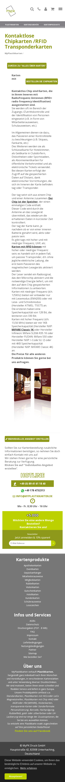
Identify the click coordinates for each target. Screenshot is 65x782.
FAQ (32, 631)
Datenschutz (32, 624)
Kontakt (33, 638)
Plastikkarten (12, 25)
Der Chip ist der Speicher (32, 200)
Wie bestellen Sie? (33, 656)
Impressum (32, 635)
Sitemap (32, 653)
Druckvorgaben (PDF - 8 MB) (32, 628)
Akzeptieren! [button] (15, 776)
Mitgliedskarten (32, 579)
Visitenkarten (32, 587)
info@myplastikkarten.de (34, 496)
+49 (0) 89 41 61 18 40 (32, 483)
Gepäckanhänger (32, 572)
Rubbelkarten (32, 583)
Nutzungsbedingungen (32, 646)
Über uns (32, 666)
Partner (32, 649)
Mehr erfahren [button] (28, 768)
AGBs (32, 620)
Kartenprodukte (52, 25)
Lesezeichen (32, 605)
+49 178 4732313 (34, 490)
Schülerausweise (32, 601)
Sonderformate (46, 706)
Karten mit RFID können (27, 246)
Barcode (34, 709)
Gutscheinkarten (32, 590)
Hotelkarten (32, 594)
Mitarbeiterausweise (32, 576)
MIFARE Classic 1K (23, 329)
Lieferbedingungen (32, 642)
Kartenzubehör (31, 25)
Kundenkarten (32, 597)
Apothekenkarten (32, 565)
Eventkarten (33, 569)
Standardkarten (14, 695)
